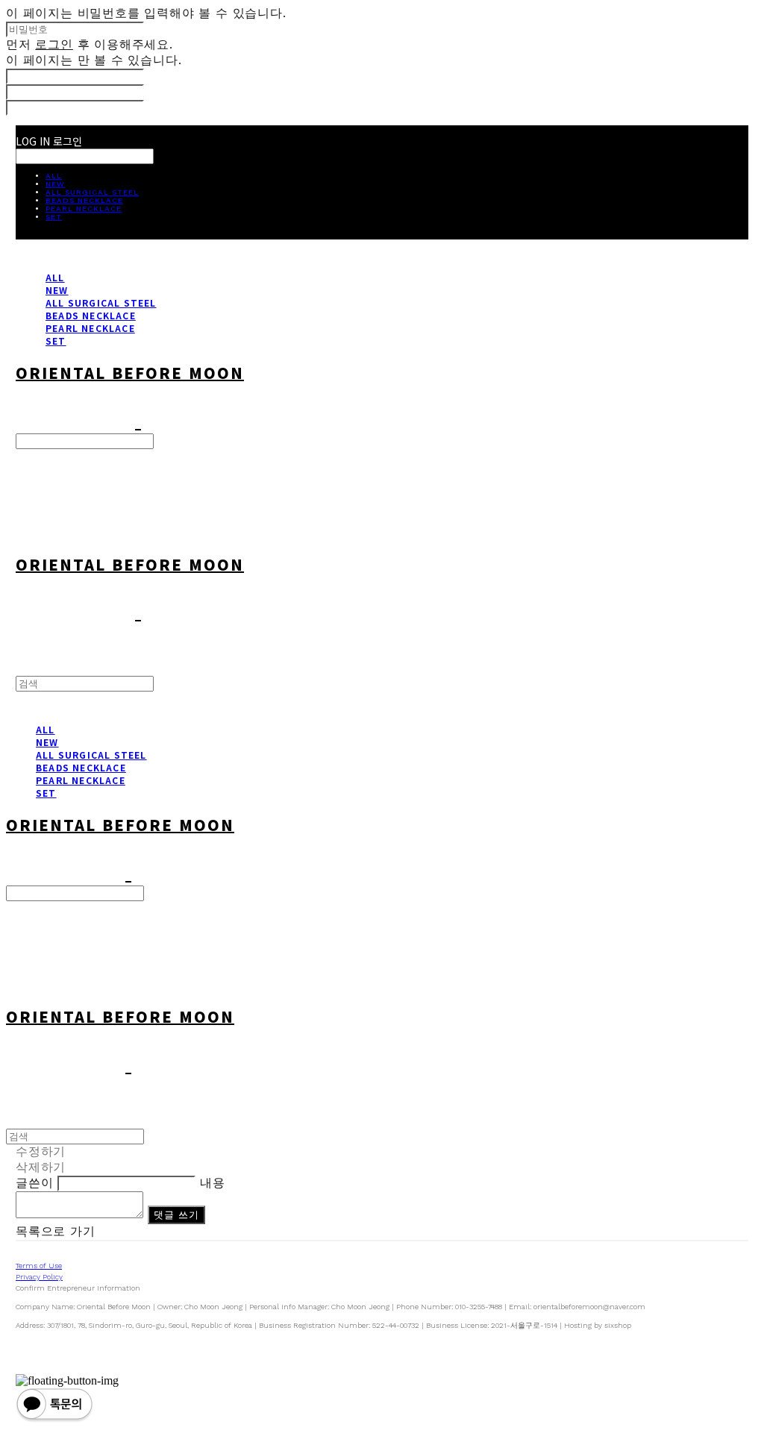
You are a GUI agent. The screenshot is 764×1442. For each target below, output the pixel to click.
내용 (212, 1183)
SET (54, 217)
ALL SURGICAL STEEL (92, 192)
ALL (54, 176)
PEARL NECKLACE (84, 208)
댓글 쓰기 (177, 1214)
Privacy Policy (39, 1277)
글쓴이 (34, 1183)
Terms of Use (39, 1265)
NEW (55, 184)
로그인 (53, 44)
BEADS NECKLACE (84, 200)
